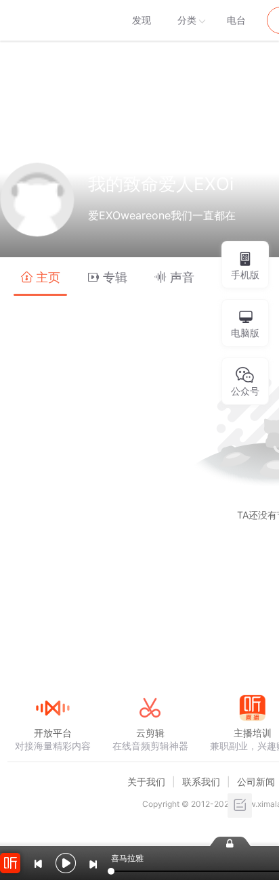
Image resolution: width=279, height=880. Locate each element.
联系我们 (201, 781)
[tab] (40, 276)
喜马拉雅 (52, 20)
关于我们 (146, 781)
